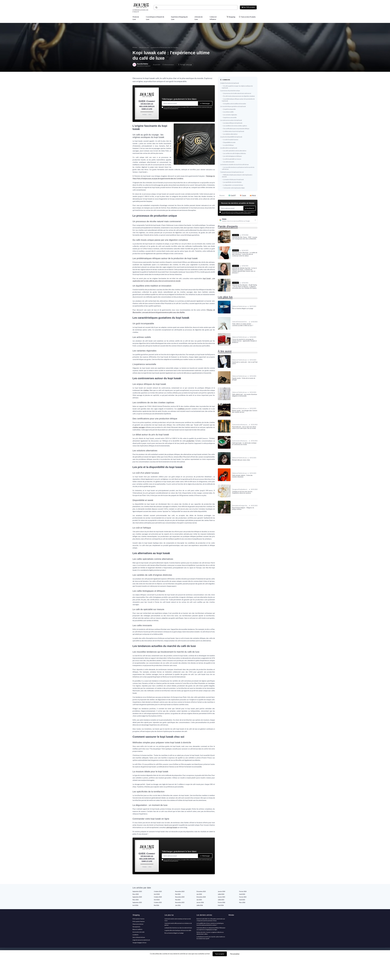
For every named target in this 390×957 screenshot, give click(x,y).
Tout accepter (219, 954)
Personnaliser (235, 954)
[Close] (232, 463)
